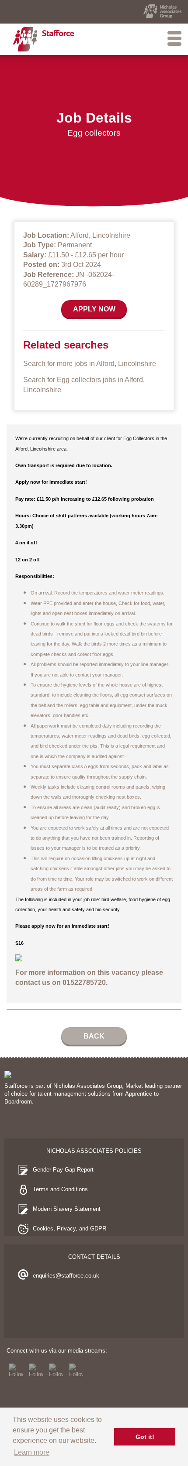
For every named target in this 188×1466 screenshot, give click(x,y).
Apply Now (94, 309)
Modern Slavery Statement (67, 1209)
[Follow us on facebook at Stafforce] (16, 1370)
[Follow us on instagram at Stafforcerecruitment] (56, 1370)
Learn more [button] (31, 1452)
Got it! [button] (145, 1436)
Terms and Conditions (60, 1189)
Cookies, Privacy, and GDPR (69, 1228)
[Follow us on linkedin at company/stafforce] (76, 1370)
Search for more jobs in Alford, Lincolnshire (89, 363)
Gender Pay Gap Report (63, 1169)
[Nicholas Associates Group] (162, 11)
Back (94, 1036)
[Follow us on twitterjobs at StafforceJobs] (36, 1370)
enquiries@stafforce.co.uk (66, 1275)
